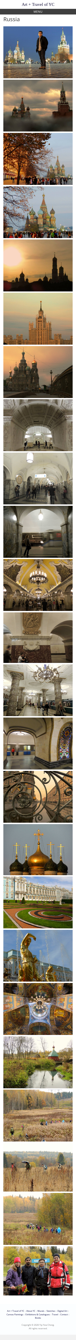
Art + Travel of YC (38, 4)
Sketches (50, 1310)
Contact (64, 1314)
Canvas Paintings (15, 1314)
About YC (30, 1310)
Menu (38, 12)
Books (38, 1317)
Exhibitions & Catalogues (37, 1314)
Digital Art (62, 1310)
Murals (40, 1310)
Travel (55, 1314)
